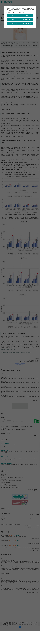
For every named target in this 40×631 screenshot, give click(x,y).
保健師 (27, 15)
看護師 (13, 19)
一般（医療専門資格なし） (26, 23)
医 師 (13, 15)
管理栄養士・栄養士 (26, 19)
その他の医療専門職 (13, 23)
